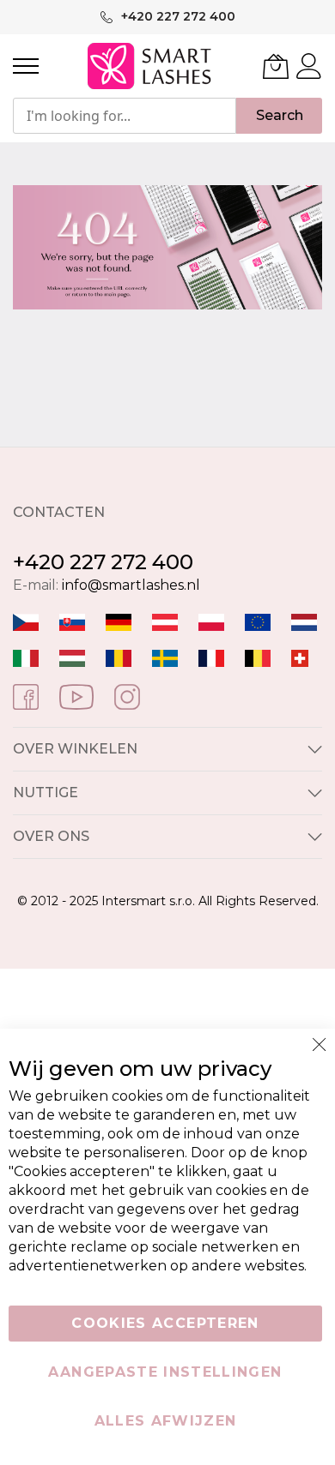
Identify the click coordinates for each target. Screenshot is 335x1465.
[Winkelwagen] (276, 66)
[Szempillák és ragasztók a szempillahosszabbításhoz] (72, 657)
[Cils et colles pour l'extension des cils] (211, 657)
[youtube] (76, 695)
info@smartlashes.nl (131, 585)
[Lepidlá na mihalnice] (72, 621)
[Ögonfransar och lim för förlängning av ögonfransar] (165, 657)
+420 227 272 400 (103, 561)
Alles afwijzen (165, 1421)
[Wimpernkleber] (118, 621)
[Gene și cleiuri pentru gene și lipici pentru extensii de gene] (118, 657)
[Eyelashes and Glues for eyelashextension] (258, 621)
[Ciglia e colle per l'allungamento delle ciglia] (26, 657)
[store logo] (151, 66)
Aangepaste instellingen (165, 1372)
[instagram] (127, 695)
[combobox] (124, 116)
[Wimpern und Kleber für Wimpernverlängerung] (299, 657)
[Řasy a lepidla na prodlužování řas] (26, 621)
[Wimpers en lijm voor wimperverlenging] (304, 621)
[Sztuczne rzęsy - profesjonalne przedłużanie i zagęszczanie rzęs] (211, 621)
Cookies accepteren (165, 1323)
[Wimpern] (165, 621)
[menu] (26, 66)
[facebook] (26, 695)
